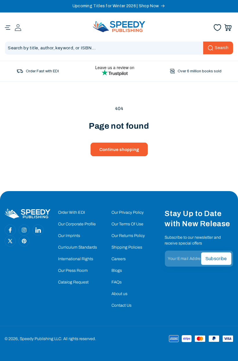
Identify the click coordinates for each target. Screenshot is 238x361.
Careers (118, 259)
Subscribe (216, 258)
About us (119, 294)
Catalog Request (73, 282)
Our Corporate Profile (77, 224)
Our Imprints (69, 236)
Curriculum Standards (77, 247)
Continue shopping (119, 149)
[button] (7, 27)
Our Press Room (73, 270)
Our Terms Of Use (127, 224)
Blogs (116, 270)
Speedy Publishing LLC (40, 339)
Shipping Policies (126, 247)
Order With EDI (71, 212)
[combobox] (119, 48)
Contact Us (121, 305)
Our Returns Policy (128, 236)
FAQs (116, 282)
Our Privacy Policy (127, 212)
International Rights (75, 259)
